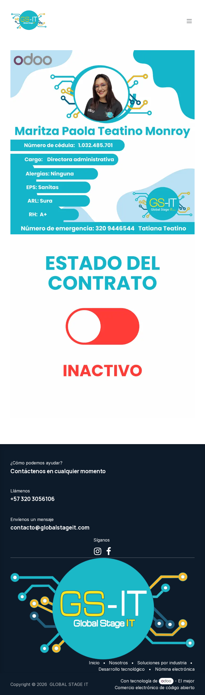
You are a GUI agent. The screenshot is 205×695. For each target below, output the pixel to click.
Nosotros (118, 662)
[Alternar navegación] (189, 20)
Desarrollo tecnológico (121, 669)
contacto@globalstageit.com (49, 527)
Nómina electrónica (175, 669)
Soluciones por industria (162, 662)
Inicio (94, 662)
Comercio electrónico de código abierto (155, 687)
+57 (32, 499)
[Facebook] (108, 551)
